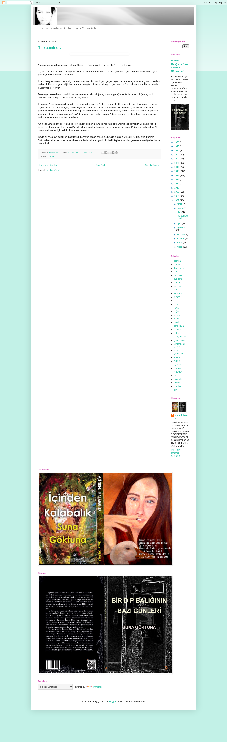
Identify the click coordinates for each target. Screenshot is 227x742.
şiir (175, 390)
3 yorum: (93, 152)
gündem (178, 279)
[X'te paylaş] (109, 152)
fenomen (178, 372)
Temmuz (181, 234)
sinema (51, 156)
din (175, 271)
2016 (177, 179)
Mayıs (180, 242)
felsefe (177, 297)
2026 (177, 142)
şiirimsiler (178, 353)
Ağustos (181, 227)
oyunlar (177, 364)
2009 (177, 192)
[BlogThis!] (106, 152)
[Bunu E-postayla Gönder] (103, 152)
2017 (177, 175)
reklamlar (178, 379)
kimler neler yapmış (179, 345)
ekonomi (178, 293)
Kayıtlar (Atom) (53, 170)
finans (177, 315)
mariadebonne (181, 416)
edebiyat (178, 368)
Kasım (180, 208)
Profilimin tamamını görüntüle (175, 453)
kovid (176, 318)
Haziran (181, 238)
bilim (176, 304)
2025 (177, 146)
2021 (177, 159)
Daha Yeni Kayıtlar (48, 165)
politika (177, 261)
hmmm (177, 264)
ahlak (176, 333)
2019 (177, 167)
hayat (176, 308)
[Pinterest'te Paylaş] (116, 152)
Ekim (179, 212)
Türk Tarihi (179, 268)
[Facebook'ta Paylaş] (113, 152)
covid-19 (178, 329)
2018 (177, 171)
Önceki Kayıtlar (152, 165)
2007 (177, 200)
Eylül (179, 223)
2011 (177, 184)
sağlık (176, 311)
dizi (175, 300)
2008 (177, 196)
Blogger (113, 701)
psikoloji (178, 275)
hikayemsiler (180, 336)
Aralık (180, 204)
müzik (176, 322)
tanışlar (177, 386)
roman (177, 382)
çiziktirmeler (179, 340)
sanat (176, 350)
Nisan (180, 247)
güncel (177, 282)
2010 (177, 188)
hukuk (177, 361)
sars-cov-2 (179, 326)
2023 (177, 150)
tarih (176, 290)
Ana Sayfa (101, 165)
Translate (97, 687)
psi (175, 375)
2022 (177, 154)
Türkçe (177, 357)
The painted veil (51, 47)
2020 (177, 163)
